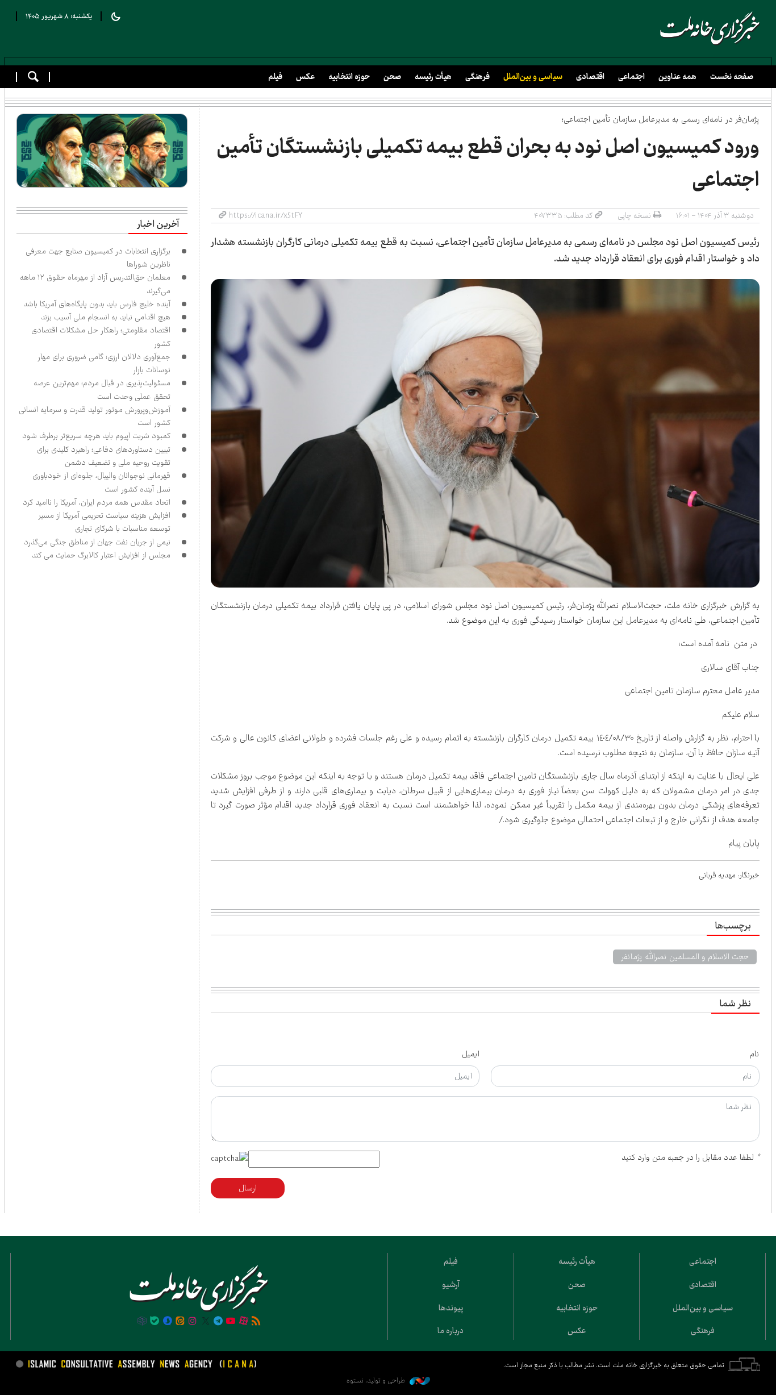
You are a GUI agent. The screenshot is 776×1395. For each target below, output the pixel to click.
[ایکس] (205, 1322)
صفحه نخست (731, 77)
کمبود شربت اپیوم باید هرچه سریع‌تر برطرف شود (96, 436)
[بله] (154, 1322)
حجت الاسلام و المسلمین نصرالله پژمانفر (685, 957)
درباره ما (450, 1331)
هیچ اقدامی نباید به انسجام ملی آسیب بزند (105, 317)
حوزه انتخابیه (349, 77)
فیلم (275, 77)
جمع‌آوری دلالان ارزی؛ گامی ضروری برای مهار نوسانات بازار (103, 363)
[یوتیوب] (230, 1322)
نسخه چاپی (634, 215)
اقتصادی (590, 77)
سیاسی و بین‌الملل (532, 77)
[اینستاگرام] (192, 1322)
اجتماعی (631, 77)
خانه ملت (710, 28)
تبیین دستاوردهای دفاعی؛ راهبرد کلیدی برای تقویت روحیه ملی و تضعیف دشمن (103, 456)
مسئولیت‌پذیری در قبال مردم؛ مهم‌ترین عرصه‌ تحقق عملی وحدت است (102, 389)
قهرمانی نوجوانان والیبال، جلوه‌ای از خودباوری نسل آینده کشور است (101, 482)
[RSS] (256, 1322)
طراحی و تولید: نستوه (377, 1380)
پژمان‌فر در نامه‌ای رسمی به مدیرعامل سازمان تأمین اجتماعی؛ (661, 119)
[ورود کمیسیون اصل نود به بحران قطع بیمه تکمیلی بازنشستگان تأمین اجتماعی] (485, 433)
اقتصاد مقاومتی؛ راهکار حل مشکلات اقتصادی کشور (100, 336)
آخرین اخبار (158, 224)
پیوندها (451, 1308)
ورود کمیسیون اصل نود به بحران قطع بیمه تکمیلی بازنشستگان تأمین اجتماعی (488, 163)
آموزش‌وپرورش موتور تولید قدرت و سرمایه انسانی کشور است (94, 416)
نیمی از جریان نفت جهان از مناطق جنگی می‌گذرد (97, 542)
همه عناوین (677, 77)
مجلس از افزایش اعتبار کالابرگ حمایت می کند (101, 555)
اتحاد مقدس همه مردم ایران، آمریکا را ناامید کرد (96, 502)
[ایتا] (180, 1322)
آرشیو (451, 1285)
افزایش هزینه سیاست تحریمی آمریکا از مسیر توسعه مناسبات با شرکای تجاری (104, 521)
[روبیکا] (142, 1322)
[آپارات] (243, 1322)
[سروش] (167, 1322)
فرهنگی (477, 77)
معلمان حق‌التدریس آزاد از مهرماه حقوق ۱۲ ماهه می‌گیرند (95, 283)
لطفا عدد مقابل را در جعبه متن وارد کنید (690, 1157)
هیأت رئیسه (433, 77)
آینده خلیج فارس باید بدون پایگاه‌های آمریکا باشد (96, 304)
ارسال (248, 1188)
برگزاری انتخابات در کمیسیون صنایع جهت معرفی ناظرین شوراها (98, 257)
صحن (392, 77)
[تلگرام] (218, 1322)
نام (755, 1054)
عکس (305, 77)
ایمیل (470, 1054)
